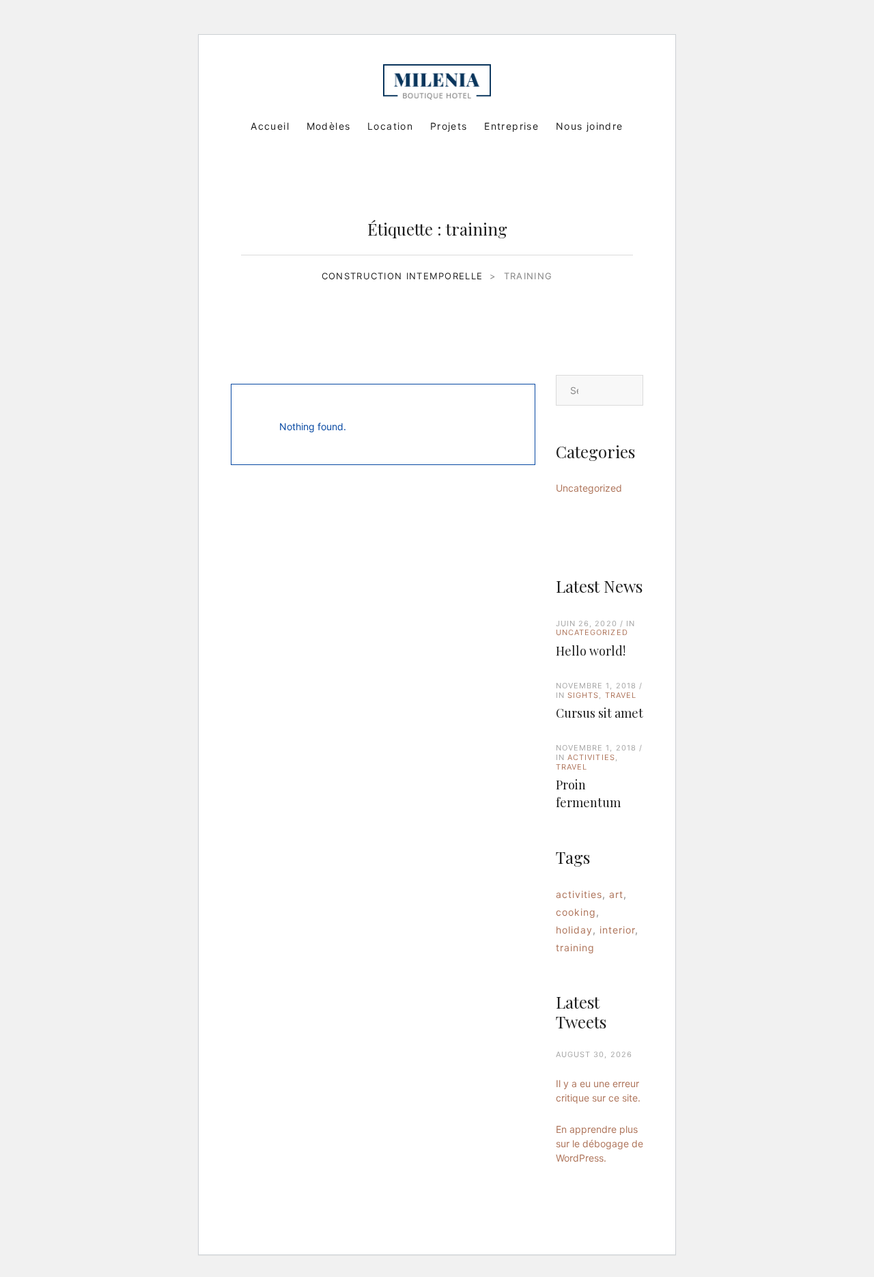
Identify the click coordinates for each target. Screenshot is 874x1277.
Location (390, 126)
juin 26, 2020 (586, 623)
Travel (621, 695)
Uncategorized (589, 488)
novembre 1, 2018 (596, 685)
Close (513, 425)
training (575, 947)
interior (617, 930)
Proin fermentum (588, 793)
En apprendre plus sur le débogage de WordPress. (599, 1143)
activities (579, 894)
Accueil (270, 126)
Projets (449, 126)
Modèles (329, 126)
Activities (591, 757)
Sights (583, 695)
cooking (576, 912)
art (616, 894)
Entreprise (511, 126)
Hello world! (590, 651)
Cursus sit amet (599, 713)
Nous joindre (589, 126)
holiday (574, 930)
